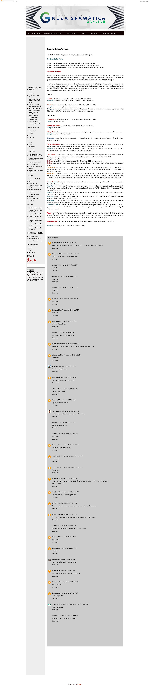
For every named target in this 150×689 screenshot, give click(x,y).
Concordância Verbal (35, 238)
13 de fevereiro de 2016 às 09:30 (68, 287)
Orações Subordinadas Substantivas (35, 217)
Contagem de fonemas (35, 108)
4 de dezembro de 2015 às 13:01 (68, 276)
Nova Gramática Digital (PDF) (53, 33)
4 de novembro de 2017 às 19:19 (68, 445)
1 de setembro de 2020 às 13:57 (68, 593)
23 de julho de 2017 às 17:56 (70, 411)
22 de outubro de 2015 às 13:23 (68, 265)
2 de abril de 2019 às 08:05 (66, 571)
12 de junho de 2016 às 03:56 (67, 332)
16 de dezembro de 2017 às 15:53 (72, 456)
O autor (84, 33)
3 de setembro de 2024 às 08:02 (68, 615)
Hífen (30, 250)
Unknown (55, 243)
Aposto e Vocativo (34, 198)
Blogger (79, 684)
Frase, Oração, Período (35, 179)
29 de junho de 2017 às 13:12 (69, 389)
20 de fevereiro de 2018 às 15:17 (68, 492)
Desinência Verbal (34, 164)
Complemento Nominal (35, 189)
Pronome (31, 140)
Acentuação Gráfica (34, 121)
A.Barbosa (55, 366)
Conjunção (32, 149)
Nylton (54, 503)
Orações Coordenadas (35, 208)
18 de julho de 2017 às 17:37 (67, 400)
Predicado (32, 201)
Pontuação (32, 252)
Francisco (55, 492)
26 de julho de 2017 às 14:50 (67, 422)
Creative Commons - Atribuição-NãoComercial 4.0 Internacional (35, 279)
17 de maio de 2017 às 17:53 (67, 366)
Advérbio (31, 144)
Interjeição (32, 151)
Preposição (32, 146)
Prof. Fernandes (56, 456)
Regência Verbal (33, 236)
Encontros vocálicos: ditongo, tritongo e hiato (35, 100)
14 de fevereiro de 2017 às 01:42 (70, 355)
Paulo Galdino (56, 411)
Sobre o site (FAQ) (71, 33)
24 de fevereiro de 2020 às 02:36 (68, 582)
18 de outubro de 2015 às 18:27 (69, 254)
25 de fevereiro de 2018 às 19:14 (66, 514)
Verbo (30, 142)
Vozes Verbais (33, 183)
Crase (30, 248)
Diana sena (55, 254)
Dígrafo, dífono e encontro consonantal (35, 105)
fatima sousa (56, 355)
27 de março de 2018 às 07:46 (67, 526)
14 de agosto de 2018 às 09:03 (67, 548)
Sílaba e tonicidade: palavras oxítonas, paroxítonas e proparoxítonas (34, 113)
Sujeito (31, 181)
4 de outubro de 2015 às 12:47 (67, 243)
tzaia (53, 559)
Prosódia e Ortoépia (34, 124)
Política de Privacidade (108, 33)
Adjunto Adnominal (34, 192)
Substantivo (32, 131)
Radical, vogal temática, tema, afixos (36, 158)
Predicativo (32, 196)
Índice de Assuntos (34, 33)
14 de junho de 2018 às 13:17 (67, 537)
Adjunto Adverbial (34, 194)
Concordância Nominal (35, 241)
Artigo (30, 135)
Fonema (31, 93)
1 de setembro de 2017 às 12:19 (68, 434)
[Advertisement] (75, 41)
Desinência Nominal (34, 162)
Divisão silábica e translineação (34, 118)
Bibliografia (94, 33)
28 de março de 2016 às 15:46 (67, 321)
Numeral (31, 137)
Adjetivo (31, 133)
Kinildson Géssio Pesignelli (60, 604)
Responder (55, 248)
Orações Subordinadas (35, 214)
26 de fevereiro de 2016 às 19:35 (68, 299)
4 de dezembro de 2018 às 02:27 (65, 559)
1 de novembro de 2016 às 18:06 (68, 344)
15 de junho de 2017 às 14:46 (67, 377)
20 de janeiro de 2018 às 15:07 (67, 479)
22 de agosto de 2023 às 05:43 (78, 604)
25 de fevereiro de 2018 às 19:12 (66, 503)
